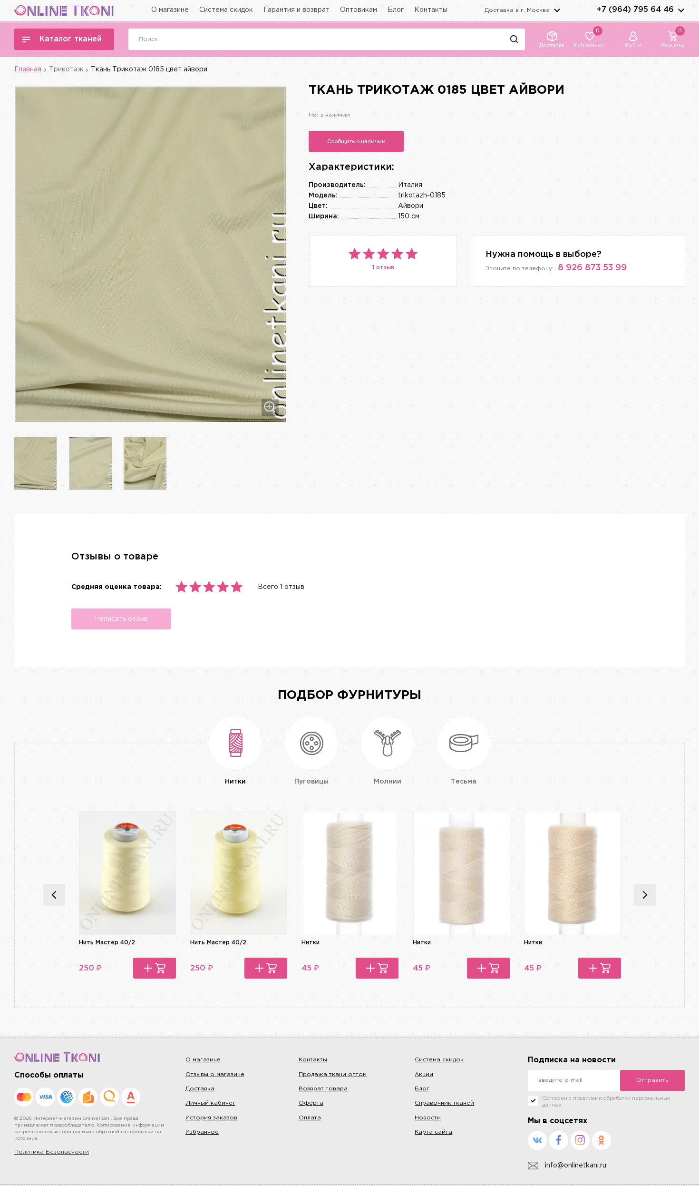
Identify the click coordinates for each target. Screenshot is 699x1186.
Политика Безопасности (51, 1152)
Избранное (202, 1132)
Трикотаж (66, 69)
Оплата (310, 1117)
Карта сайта (433, 1132)
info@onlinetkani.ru (575, 1165)
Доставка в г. (517, 10)
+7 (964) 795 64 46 (635, 9)
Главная (27, 69)
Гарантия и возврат (296, 10)
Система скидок (226, 10)
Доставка (199, 1088)
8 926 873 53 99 (592, 268)
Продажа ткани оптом (333, 1074)
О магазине (170, 10)
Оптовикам (358, 10)
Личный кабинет (210, 1103)
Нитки (310, 942)
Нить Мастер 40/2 (107, 942)
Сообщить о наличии (356, 141)
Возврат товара (323, 1088)
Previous (54, 895)
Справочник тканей (444, 1103)
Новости (428, 1117)
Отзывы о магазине (214, 1074)
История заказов (211, 1117)
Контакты (430, 10)
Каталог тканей (70, 39)
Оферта (311, 1103)
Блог (396, 10)
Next (645, 895)
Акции (424, 1074)
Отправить (652, 1080)
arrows (681, 10)
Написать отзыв (121, 619)
